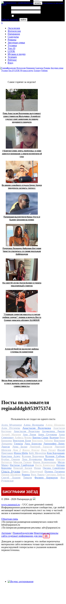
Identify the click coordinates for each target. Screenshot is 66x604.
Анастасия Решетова (27, 431)
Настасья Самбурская (22, 465)
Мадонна (49, 459)
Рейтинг (12, 60)
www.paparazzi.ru (10, 504)
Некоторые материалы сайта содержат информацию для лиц (29, 534)
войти (23, 19)
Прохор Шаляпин (11, 474)
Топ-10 (11, 48)
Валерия (54, 437)
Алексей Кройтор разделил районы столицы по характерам (22, 350)
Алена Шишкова (55, 425)
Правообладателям (23, 533)
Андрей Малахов (11, 434)
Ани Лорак (29, 434)
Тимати (27, 477)
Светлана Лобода (55, 474)
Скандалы (13, 36)
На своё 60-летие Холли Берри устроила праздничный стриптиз (21, 284)
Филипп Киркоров (46, 477)
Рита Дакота (38, 474)
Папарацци (14, 34)
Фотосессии (14, 31)
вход (3, 4)
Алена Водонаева (34, 425)
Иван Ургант (48, 450)
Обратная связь (9, 519)
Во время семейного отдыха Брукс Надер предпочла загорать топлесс (22, 186)
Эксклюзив (14, 28)
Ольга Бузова (10, 471)
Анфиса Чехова (23, 437)
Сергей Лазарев (11, 477)
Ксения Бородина (33, 456)
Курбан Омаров (10, 459)
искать (38, 3)
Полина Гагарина (55, 471)
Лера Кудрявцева (32, 459)
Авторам (6, 533)
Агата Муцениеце (11, 425)
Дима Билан (19, 446)
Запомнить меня (23, 16)
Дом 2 (17, 450)
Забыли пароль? (10, 19)
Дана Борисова (33, 443)
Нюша (37, 468)
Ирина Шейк (21, 453)
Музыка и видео (16, 54)
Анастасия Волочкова (36, 428)
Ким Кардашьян (56, 453)
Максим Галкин (22, 462)
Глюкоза (18, 443)
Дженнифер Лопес (54, 443)
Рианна (26, 474)
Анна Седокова (47, 434)
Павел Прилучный (32, 471)
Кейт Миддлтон (37, 453)
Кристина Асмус (11, 456)
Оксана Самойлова (54, 468)
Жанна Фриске (30, 450)
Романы (12, 39)
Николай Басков (22, 468)
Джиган (5, 446)
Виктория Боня (22, 440)
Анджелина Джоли (53, 431)
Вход (10, 62)
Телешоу (12, 57)
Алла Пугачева (10, 428)
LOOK (11, 51)
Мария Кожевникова (44, 462)
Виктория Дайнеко (42, 440)
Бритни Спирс (41, 437)
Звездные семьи (16, 42)
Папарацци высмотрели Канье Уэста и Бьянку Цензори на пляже (22, 218)
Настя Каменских (45, 465)
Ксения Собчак (55, 456)
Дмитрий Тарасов (41, 446)
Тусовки (12, 45)
